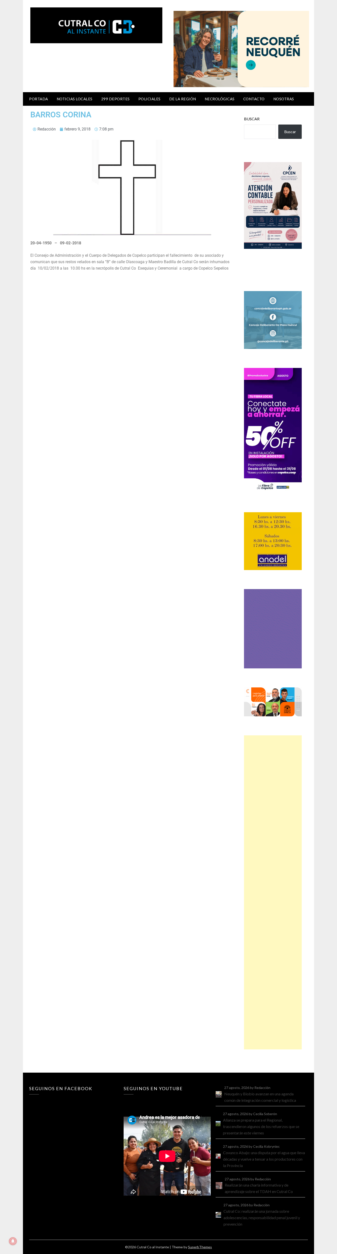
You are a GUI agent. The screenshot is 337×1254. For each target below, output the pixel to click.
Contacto (254, 99)
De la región (182, 99)
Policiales (149, 99)
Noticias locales (75, 99)
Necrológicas (220, 99)
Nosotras (283, 99)
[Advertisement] (273, 892)
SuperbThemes (200, 1247)
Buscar (252, 118)
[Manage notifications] (13, 1241)
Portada (38, 99)
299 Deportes (115, 99)
